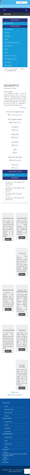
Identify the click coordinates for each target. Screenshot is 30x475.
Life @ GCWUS (8, 45)
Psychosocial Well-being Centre (11, 42)
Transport (6, 416)
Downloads (7, 32)
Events (6, 440)
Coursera (6, 425)
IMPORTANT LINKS (9, 175)
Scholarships (7, 36)
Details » (8, 239)
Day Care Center (8, 412)
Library (6, 49)
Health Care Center (8, 409)
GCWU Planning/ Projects (10, 59)
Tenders (6, 52)
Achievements (7, 62)
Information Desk (8, 29)
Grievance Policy (8, 421)
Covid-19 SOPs (8, 65)
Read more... (8, 185)
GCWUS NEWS (8, 437)
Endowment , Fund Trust (10, 55)
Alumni (6, 39)
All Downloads (7, 444)
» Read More (22, 107)
